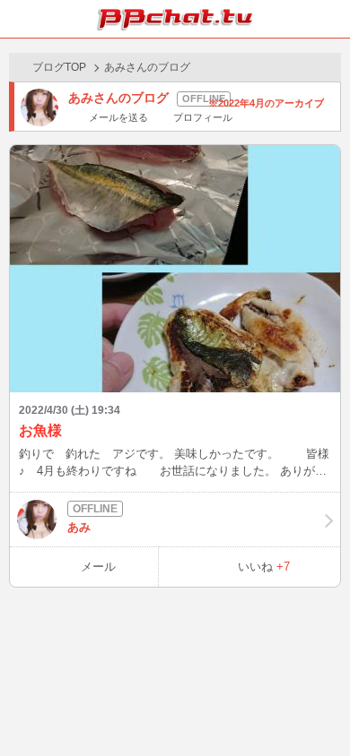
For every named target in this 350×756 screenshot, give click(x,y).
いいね (264, 566)
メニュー (331, 19)
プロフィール (202, 117)
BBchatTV (175, 19)
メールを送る (118, 117)
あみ (79, 527)
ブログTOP (59, 67)
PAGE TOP (318, 708)
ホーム (19, 19)
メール (98, 566)
